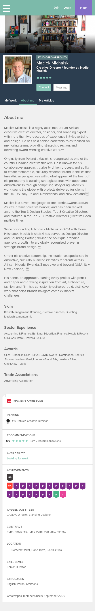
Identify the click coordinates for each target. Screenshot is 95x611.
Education (50, 333)
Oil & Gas (10, 338)
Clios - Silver (31, 355)
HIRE (83, 8)
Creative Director (37, 421)
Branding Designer (40, 515)
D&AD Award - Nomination (57, 355)
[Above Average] (44, 78)
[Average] (41, 78)
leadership (10, 316)
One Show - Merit (15, 364)
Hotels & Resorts (78, 333)
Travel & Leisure (35, 338)
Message (61, 87)
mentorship (25, 316)
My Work (10, 100)
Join (56, 7)
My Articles (46, 100)
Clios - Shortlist (13, 355)
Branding (35, 312)
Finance (62, 333)
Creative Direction (53, 312)
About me (27, 100)
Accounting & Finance (17, 333)
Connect (44, 87)
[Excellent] (47, 78)
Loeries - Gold (23, 359)
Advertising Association (18, 381)
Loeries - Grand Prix (45, 359)
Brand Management (16, 312)
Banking (37, 333)
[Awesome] (50, 78)
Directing (71, 312)
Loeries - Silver (67, 359)
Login (67, 7)
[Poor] (38, 78)
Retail (20, 338)
